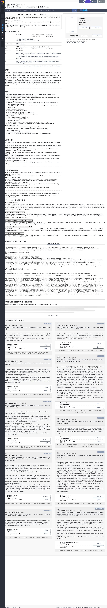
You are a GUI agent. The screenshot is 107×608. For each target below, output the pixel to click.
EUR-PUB (28, 353)
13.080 (77, 42)
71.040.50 (35, 503)
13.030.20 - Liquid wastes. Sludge (25, 39)
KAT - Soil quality (20, 44)
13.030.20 (25, 10)
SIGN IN (94, 1)
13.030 (69, 42)
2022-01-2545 (13, 353)
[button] (74, 10)
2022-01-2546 (46, 446)
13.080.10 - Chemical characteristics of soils (27, 41)
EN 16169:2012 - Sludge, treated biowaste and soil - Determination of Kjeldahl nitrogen (39, 66)
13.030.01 (24, 352)
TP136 (45, 10)
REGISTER (101, 1)
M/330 (49, 10)
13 (67, 42)
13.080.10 (31, 10)
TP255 (34, 353)
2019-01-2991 (45, 352)
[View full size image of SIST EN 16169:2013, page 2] (71, 25)
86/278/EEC (38, 10)
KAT (54, 10)
